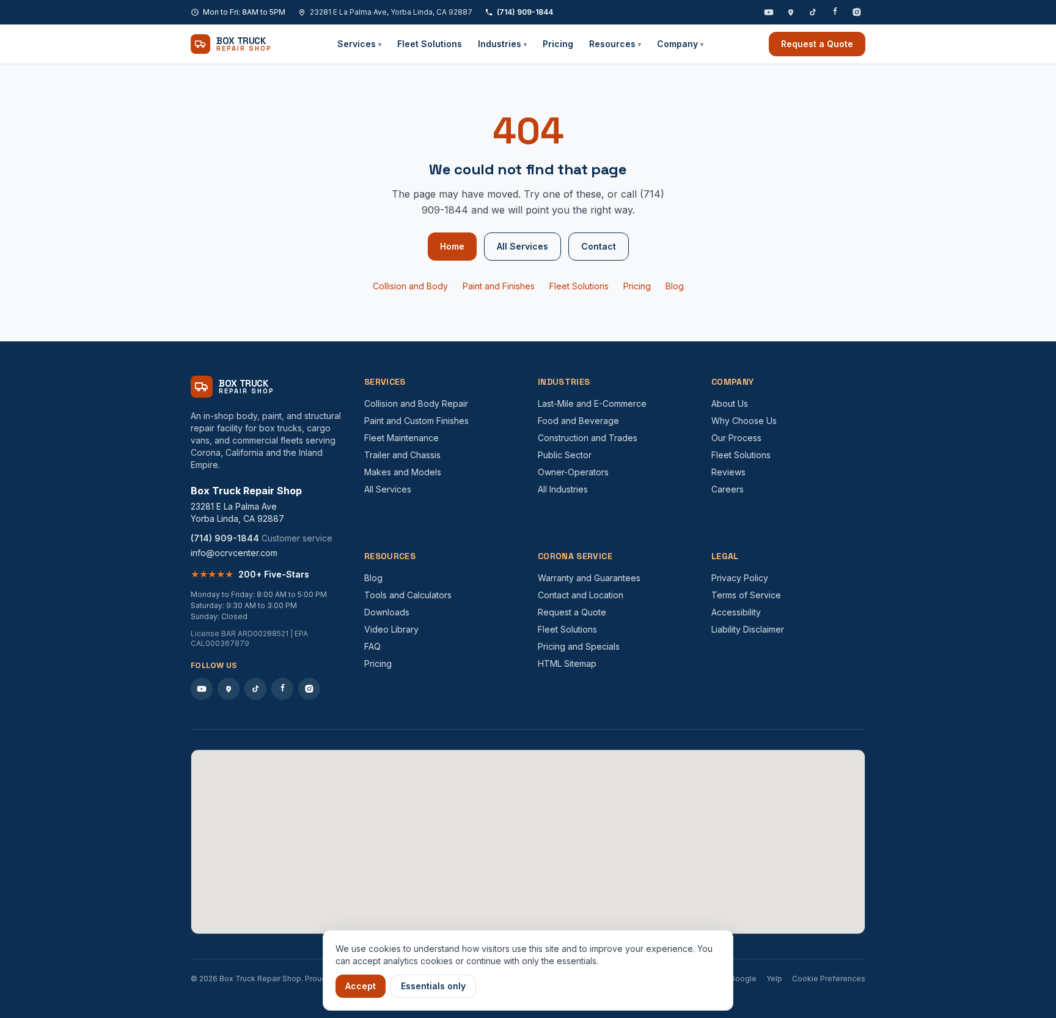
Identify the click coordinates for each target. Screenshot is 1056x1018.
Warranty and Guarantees (589, 578)
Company (680, 44)
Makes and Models (402, 472)
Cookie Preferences (828, 978)
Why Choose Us (744, 420)
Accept (360, 986)
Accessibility (736, 612)
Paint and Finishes (499, 286)
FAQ (372, 646)
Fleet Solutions (429, 44)
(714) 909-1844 (525, 12)
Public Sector (565, 455)
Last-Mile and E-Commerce (592, 403)
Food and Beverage (578, 420)
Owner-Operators (573, 472)
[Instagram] (856, 12)
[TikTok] (812, 12)
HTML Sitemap (567, 663)
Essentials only (433, 986)
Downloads (386, 612)
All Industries (563, 489)
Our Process (736, 438)
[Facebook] (834, 12)
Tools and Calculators (408, 595)
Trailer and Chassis (402, 455)
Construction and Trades (587, 438)
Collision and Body (410, 286)
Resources (615, 44)
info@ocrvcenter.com (234, 553)
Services (359, 44)
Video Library (391, 629)
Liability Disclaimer (747, 629)
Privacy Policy (739, 578)
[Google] (790, 12)
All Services (522, 246)
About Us (729, 403)
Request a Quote (817, 44)
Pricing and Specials (579, 646)
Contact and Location (580, 595)
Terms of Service (746, 595)
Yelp (774, 978)
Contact (598, 246)
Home (452, 246)
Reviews (728, 472)
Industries (502, 44)
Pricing (558, 44)
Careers (727, 489)
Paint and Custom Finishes (416, 420)
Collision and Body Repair (416, 403)
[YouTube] (768, 12)
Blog (675, 286)
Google (743, 978)
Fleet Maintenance (401, 438)
